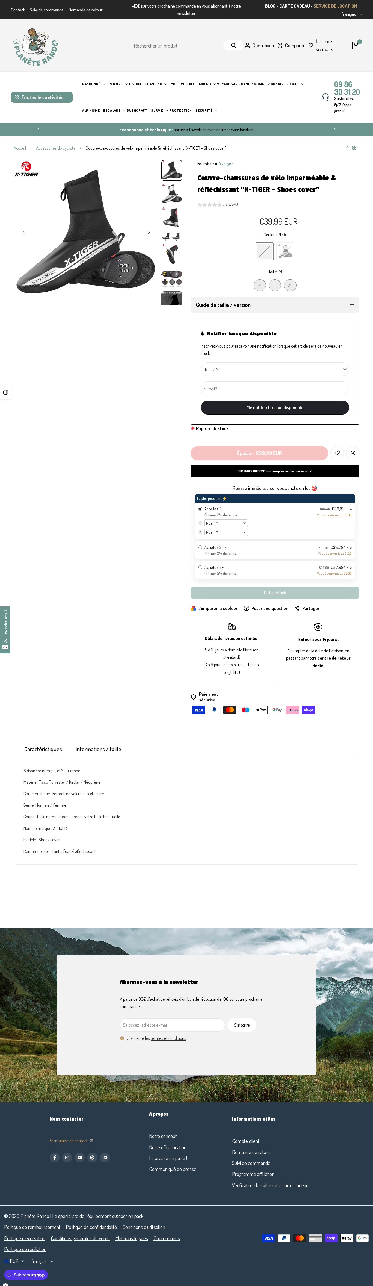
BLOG (270, 6)
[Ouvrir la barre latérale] (5, 392)
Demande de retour (86, 10)
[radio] (275, 516)
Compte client (245, 1140)
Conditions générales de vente (80, 1238)
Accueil (20, 148)
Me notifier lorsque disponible (275, 407)
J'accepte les (156, 1038)
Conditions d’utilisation (143, 1226)
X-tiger (226, 163)
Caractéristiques (43, 749)
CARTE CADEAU (294, 6)
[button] (217, 205)
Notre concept (163, 1135)
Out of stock (275, 592)
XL (292, 286)
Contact (18, 10)
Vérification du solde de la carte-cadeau (270, 1185)
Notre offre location (168, 1147)
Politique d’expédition (24, 1238)
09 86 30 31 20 (347, 88)
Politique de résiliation (25, 1249)
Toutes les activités (42, 97)
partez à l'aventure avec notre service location (214, 129)
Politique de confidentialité (91, 1226)
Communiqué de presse (172, 1168)
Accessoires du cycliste (56, 148)
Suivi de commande (46, 10)
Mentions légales (131, 1238)
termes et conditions (168, 1038)
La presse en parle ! (168, 1158)
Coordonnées (166, 1238)
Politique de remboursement (32, 1226)
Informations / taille (98, 749)
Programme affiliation (253, 1173)
